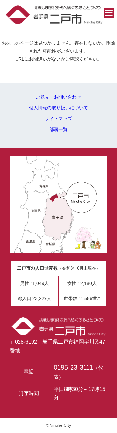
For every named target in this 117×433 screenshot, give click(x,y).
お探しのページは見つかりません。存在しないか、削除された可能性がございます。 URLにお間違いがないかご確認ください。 (58, 51)
